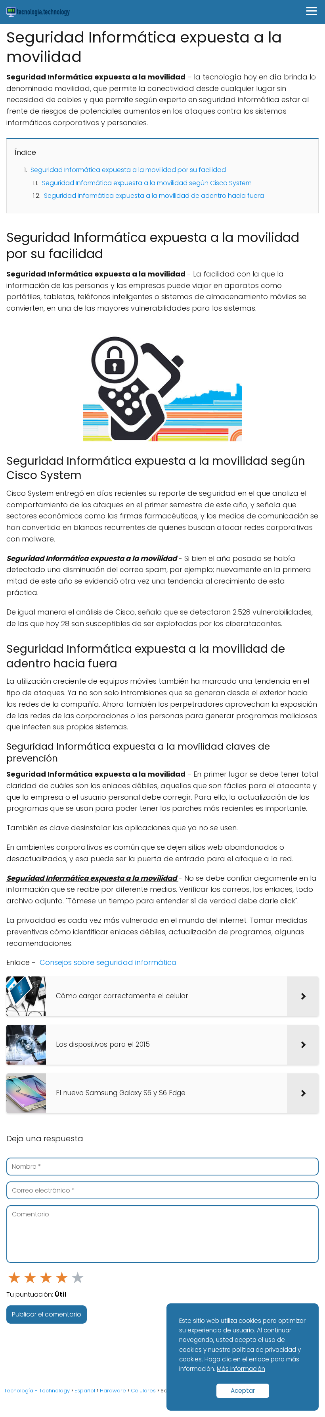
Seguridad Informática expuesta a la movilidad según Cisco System (147, 183)
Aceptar (243, 1390)
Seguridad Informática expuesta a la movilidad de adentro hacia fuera (154, 195)
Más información (241, 1369)
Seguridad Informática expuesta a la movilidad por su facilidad (128, 169)
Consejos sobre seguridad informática (108, 962)
